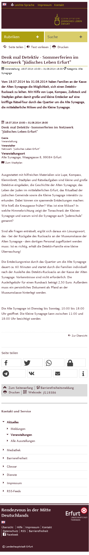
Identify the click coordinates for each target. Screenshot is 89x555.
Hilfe (19, 527)
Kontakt (59, 5)
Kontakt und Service (16, 411)
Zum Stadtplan (13, 162)
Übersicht (7, 527)
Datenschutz (10, 531)
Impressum (45, 5)
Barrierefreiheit (38, 531)
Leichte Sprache (24, 5)
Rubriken (11, 36)
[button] (11, 363)
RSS (23, 531)
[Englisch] (4, 4)
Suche (52, 36)
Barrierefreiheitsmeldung (57, 388)
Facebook (12, 534)
